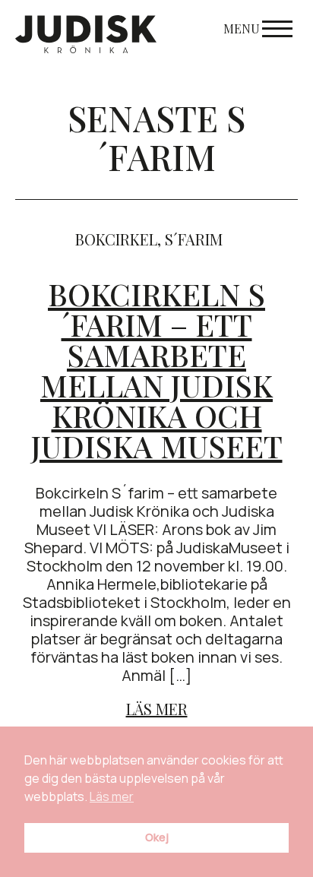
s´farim (194, 239)
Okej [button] (157, 837)
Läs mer (157, 708)
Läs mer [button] (112, 796)
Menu (241, 28)
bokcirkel (116, 239)
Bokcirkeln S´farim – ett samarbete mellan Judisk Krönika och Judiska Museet (157, 370)
